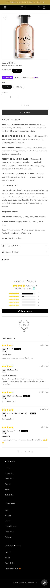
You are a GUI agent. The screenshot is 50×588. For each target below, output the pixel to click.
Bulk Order (9, 495)
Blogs (7, 489)
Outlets (7, 484)
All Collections (10, 526)
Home (7, 468)
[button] (5, 7)
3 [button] (25, 451)
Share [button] (6, 259)
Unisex (7, 521)
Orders (7, 552)
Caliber (21, 583)
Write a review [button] (25, 311)
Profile (7, 557)
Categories (9, 473)
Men (6, 510)
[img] (7, 345)
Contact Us (9, 478)
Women (8, 515)
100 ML (20, 87)
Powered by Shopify (30, 583)
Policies (8, 537)
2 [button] (22, 451)
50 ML (8, 87)
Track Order (9, 563)
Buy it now (25, 112)
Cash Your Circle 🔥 (13, 568)
